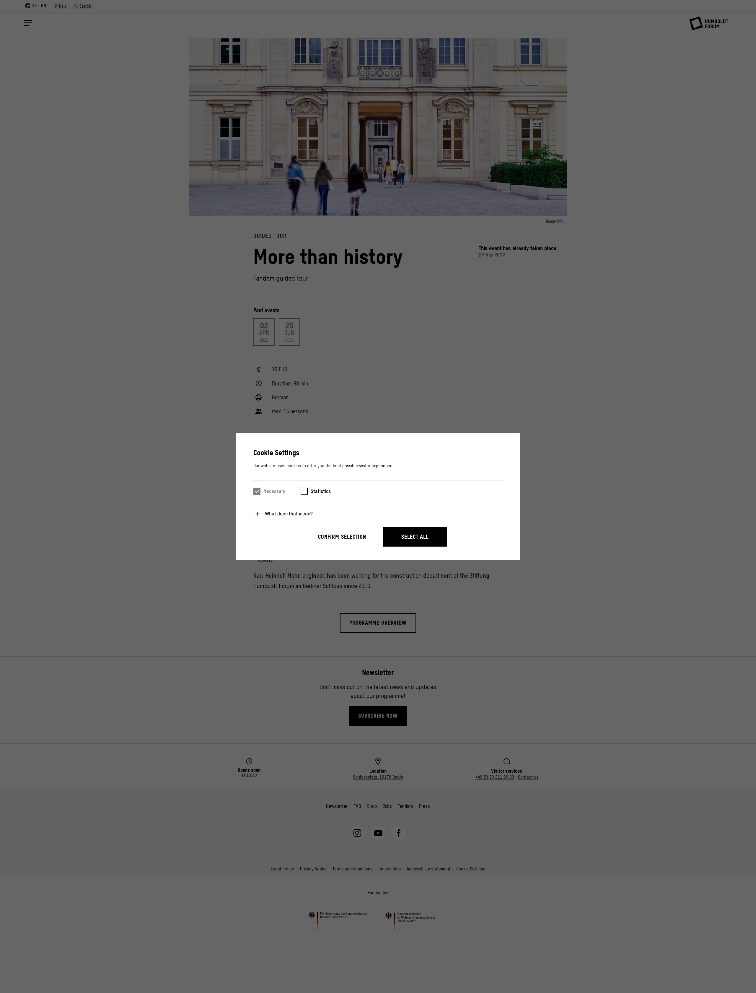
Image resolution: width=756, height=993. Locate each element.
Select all (414, 537)
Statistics (321, 491)
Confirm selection (342, 537)
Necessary (274, 491)
